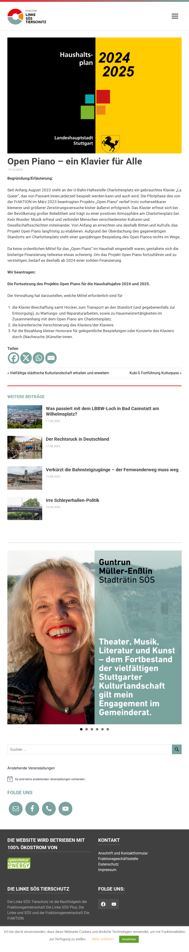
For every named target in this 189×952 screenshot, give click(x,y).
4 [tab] (97, 729)
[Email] (51, 358)
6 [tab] (107, 729)
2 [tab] (86, 729)
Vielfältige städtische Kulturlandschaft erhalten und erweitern (59, 373)
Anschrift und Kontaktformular (123, 853)
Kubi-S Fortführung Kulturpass (154, 373)
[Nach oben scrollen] (181, 944)
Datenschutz (108, 864)
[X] (26, 358)
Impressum (107, 870)
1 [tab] (81, 729)
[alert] (94, 779)
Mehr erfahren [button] (102, 939)
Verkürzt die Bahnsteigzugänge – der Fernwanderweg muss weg (112, 469)
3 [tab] (92, 729)
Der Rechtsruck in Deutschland (77, 439)
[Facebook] (13, 358)
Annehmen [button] (129, 939)
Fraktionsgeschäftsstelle (118, 859)
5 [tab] (102, 729)
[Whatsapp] (38, 358)
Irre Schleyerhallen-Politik (72, 500)
